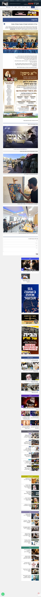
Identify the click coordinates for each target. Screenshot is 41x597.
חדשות (33, 7)
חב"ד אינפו (36, 0)
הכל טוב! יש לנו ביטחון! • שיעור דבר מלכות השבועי (27, 499)
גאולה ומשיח (37, 379)
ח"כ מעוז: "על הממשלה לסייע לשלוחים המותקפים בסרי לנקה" (27, 469)
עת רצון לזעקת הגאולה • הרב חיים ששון (27, 479)
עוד (12, 7)
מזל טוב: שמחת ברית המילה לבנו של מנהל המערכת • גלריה (27, 456)
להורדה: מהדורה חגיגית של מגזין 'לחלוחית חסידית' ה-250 (27, 542)
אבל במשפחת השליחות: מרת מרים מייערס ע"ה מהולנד (28, 437)
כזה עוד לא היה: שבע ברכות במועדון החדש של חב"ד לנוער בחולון (27, 450)
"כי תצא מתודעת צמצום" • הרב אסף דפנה (27, 563)
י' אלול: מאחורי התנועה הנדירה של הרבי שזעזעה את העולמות (27, 487)
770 (29, 7)
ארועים (19, 7)
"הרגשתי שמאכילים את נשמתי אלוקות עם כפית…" (27, 528)
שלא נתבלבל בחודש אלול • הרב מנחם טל (27, 515)
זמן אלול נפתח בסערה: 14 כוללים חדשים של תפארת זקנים (27, 462)
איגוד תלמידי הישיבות (32, 120)
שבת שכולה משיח (26, 120)
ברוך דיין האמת (29, 433)
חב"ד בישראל (12, 0)
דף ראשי (37, 7)
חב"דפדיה (24, 0)
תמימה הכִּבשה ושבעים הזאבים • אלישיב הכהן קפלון (27, 557)
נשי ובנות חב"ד (30, 0)
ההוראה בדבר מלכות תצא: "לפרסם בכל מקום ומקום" (27, 493)
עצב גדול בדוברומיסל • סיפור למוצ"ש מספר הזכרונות (26, 280)
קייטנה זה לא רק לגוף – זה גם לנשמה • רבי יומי (31, 271)
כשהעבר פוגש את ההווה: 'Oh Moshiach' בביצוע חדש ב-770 (26, 417)
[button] (2, 594)
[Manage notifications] (38, 593)
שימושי (15, 7)
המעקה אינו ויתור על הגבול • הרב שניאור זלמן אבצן (27, 551)
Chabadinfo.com (6, 0)
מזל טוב (23, 7)
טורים (30, 547)
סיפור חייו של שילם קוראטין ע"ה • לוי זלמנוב (27, 570)
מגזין (30, 512)
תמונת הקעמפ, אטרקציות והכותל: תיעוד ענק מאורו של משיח (27, 443)
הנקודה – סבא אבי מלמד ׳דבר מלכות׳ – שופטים (27, 521)
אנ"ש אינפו (36, 9)
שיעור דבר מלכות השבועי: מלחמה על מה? (27, 505)
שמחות (30, 446)
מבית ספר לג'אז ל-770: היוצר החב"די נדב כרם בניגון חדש (35, 427)
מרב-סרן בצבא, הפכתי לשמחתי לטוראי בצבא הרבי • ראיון (27, 535)
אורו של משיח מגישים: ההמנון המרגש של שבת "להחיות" (31, 409)
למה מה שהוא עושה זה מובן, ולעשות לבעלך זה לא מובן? (27, 576)
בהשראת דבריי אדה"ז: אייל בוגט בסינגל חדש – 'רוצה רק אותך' (26, 427)
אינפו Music (8, 7)
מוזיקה (30, 395)
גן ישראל (30, 440)
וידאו (27, 7)
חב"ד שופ (18, 0)
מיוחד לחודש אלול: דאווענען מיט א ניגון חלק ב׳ (35, 417)
